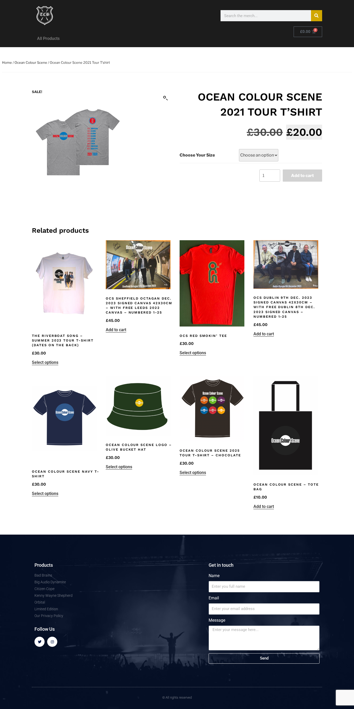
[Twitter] (39, 642)
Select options (45, 362)
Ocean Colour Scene (31, 62)
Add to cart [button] (116, 329)
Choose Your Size (197, 155)
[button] (165, 98)
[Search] (316, 15)
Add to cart (302, 175)
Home (7, 62)
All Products (48, 38)
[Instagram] (52, 642)
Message (217, 620)
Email (214, 597)
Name (214, 575)
